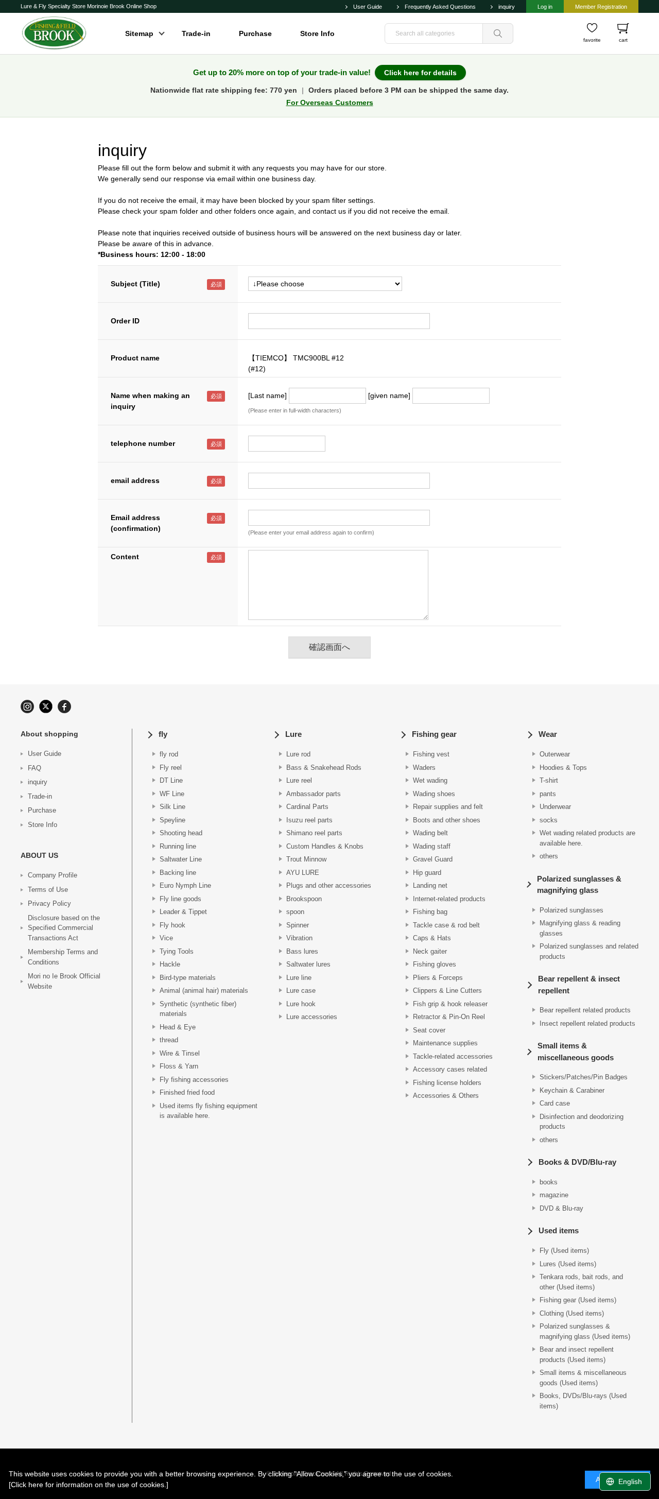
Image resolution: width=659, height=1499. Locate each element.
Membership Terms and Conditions (63, 957)
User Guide (367, 7)
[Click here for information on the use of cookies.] (88, 1484)
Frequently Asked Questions (440, 7)
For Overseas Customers (329, 102)
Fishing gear (434, 734)
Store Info (317, 33)
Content (125, 557)
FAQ (34, 768)
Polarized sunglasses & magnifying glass (579, 884)
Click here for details (420, 72)
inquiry (506, 7)
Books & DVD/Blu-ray (577, 1162)
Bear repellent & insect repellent (579, 984)
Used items (559, 1230)
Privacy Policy (49, 903)
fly (163, 734)
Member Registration (601, 7)
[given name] (389, 395)
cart (623, 40)
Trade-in (196, 33)
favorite (592, 40)
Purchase (255, 33)
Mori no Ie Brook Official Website (64, 981)
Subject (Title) (135, 284)
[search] (497, 33)
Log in (544, 7)
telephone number (143, 443)
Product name (135, 358)
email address (135, 480)
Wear (548, 734)
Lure (293, 734)
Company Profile (52, 875)
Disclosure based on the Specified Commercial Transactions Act (64, 928)
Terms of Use (48, 889)
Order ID (125, 321)
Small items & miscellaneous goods (575, 1051)
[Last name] (267, 395)
